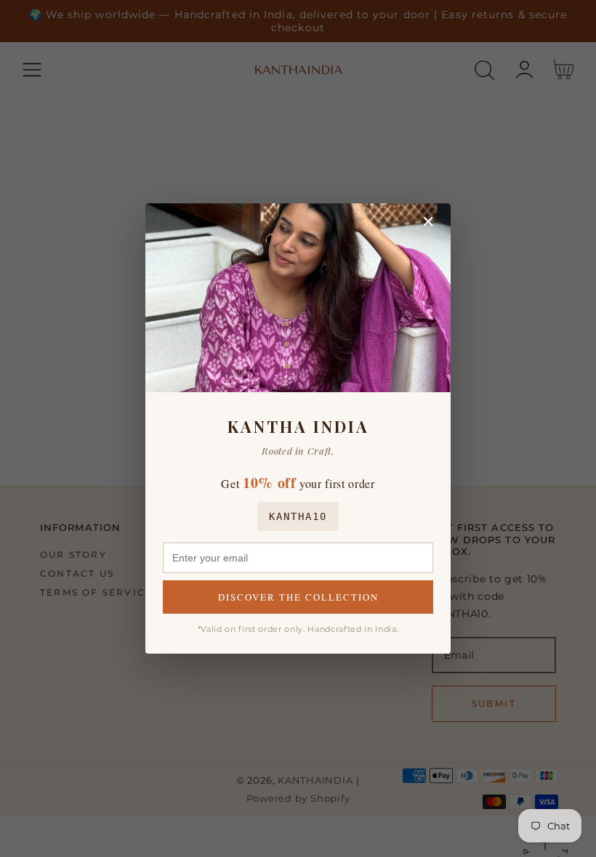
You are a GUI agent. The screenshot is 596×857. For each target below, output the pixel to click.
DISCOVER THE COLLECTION (298, 597)
